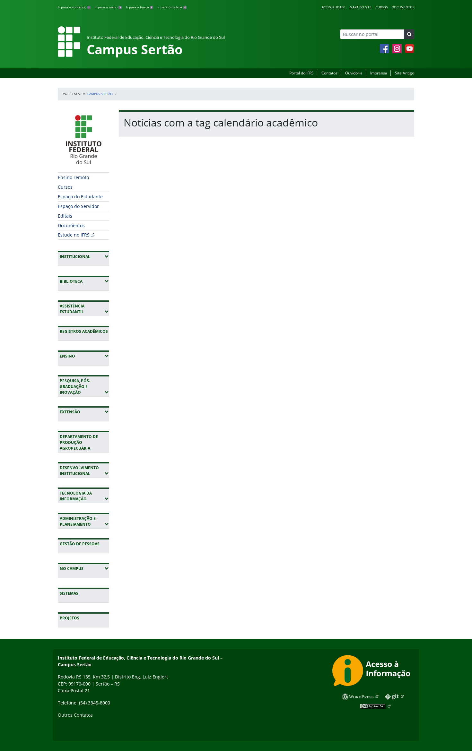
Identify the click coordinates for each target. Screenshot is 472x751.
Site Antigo (404, 73)
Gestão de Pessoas (80, 544)
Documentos (403, 7)
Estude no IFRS (74, 235)
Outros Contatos (75, 715)
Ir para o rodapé (171, 7)
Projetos (69, 618)
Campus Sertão (100, 93)
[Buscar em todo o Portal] (409, 34)
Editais (65, 216)
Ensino (84, 356)
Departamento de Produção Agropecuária (79, 442)
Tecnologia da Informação (84, 496)
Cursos (382, 7)
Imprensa (378, 73)
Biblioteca (84, 281)
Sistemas (69, 593)
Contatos (329, 73)
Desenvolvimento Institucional (84, 470)
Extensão (84, 412)
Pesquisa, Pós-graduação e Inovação (84, 386)
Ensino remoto (73, 177)
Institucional (84, 256)
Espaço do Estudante (80, 197)
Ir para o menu (108, 7)
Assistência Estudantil (84, 309)
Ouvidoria (354, 73)
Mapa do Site (360, 7)
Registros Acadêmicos (84, 331)
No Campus (84, 568)
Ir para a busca (139, 7)
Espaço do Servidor (78, 206)
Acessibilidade (333, 7)
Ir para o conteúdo (74, 7)
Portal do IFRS (301, 73)
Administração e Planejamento (84, 521)
